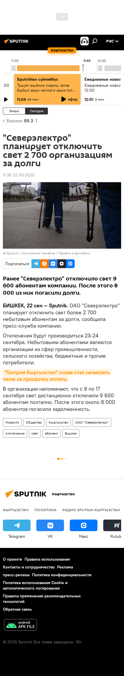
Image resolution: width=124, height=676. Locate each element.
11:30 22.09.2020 (19, 175)
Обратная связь (17, 609)
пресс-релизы (16, 574)
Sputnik (12, 253)
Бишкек (71, 433)
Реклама (65, 567)
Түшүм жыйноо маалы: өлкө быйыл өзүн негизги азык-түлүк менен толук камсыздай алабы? (47, 90)
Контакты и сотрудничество (29, 567)
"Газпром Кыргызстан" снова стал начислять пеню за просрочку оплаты (57, 375)
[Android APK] (20, 625)
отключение (15, 433)
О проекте (12, 559)
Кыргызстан (58, 422)
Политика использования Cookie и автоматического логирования (35, 585)
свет (34, 433)
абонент (51, 433)
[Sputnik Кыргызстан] (17, 43)
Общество (34, 422)
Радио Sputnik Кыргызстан (91, 509)
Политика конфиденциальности (61, 574)
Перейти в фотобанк (74, 253)
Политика (45, 509)
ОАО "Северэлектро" (92, 422)
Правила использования (47, 559)
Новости (12, 422)
